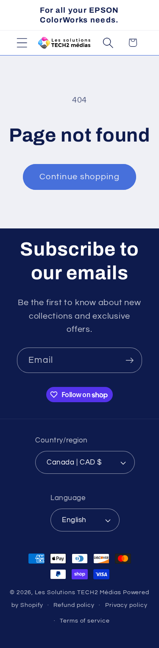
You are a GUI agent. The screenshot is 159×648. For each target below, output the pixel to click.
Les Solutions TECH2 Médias (78, 592)
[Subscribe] (129, 360)
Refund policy (74, 605)
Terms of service (85, 620)
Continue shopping (79, 176)
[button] (22, 43)
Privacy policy (126, 605)
